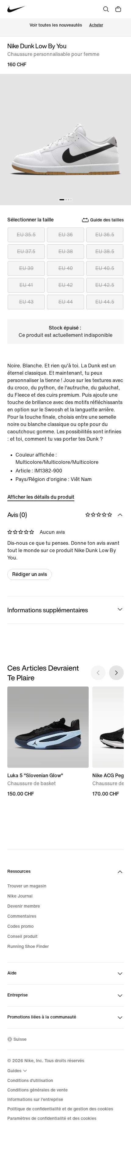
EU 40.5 (104, 268)
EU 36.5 (104, 234)
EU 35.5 (26, 234)
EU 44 (65, 301)
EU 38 (65, 251)
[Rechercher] (106, 9)
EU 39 (26, 268)
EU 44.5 (104, 301)
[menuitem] (18, 1070)
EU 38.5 (104, 251)
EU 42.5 (104, 285)
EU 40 (65, 268)
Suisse (20, 1039)
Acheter (96, 25)
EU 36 (65, 234)
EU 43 (26, 301)
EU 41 (26, 285)
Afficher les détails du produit (40, 497)
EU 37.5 (26, 251)
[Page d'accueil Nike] (16, 9)
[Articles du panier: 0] (118, 9)
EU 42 (65, 285)
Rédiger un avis (29, 574)
